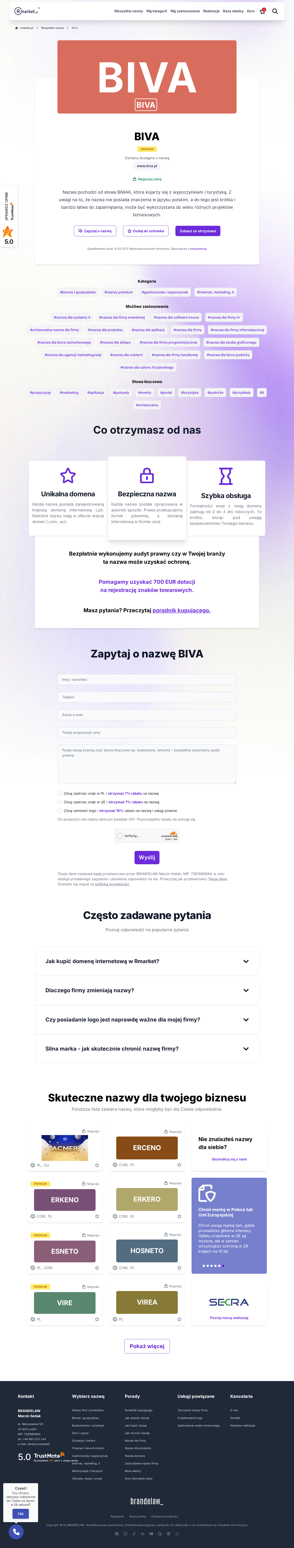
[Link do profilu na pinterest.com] (168, 1534)
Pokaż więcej (147, 1346)
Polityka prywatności (164, 1516)
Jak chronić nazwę (137, 1433)
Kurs (251, 11)
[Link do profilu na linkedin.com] (143, 1534)
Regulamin (117, 1516)
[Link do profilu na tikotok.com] (134, 1534)
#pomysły (121, 392)
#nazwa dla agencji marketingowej (73, 355)
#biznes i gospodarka (78, 292)
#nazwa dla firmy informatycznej (237, 330)
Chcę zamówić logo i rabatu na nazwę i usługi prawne (120, 810)
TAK (21, 1513)
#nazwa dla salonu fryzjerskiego (147, 367)
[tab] (204, 1266)
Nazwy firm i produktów (88, 1410)
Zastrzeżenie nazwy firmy (141, 1463)
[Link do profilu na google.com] (160, 1534)
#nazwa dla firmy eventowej (122, 317)
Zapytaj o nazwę (98, 231)
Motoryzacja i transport (87, 1471)
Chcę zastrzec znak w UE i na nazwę (111, 802)
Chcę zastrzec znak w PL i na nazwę (111, 793)
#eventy (144, 392)
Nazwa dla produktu (138, 1448)
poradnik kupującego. (182, 610)
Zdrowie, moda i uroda (87, 1478)
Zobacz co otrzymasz (198, 231)
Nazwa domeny (135, 1456)
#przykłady (241, 392)
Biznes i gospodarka (85, 1418)
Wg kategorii (156, 11)
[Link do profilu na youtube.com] (151, 1534)
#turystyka (189, 392)
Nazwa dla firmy (135, 1440)
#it (262, 392)
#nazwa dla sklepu (115, 342)
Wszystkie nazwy (128, 11)
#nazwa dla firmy (188, 330)
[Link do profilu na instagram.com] (125, 1534)
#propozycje (40, 392)
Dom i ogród (80, 1433)
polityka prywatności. (112, 884)
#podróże (215, 392)
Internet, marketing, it (86, 1463)
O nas (234, 1410)
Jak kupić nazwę (136, 1425)
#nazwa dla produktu (105, 330)
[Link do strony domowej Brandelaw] (147, 1501)
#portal (166, 392)
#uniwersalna (147, 405)
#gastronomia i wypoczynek (165, 292)
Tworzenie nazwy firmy (193, 1410)
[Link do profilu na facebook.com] (117, 1534)
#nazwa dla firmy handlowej (175, 355)
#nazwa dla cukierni (126, 355)
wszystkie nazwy (52, 28)
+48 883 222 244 (34, 1439)
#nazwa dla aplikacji (148, 330)
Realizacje (211, 11)
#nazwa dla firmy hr (224, 317)
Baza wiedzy (233, 11)
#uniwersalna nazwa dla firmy (54, 330)
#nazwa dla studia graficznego (231, 342)
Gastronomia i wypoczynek (90, 1456)
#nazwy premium (119, 292)
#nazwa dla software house (176, 317)
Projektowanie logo (190, 1418)
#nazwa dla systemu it (72, 317)
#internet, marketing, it (215, 292)
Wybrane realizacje (242, 1425)
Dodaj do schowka (148, 231)
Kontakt (235, 1418)
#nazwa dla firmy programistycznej (168, 342)
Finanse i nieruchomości (88, 1448)
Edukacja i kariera (83, 1440)
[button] (146, 104)
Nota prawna (137, 1516)
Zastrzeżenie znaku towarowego (199, 1425)
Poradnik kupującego (139, 1410)
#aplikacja (95, 392)
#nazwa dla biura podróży (228, 355)
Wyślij (147, 857)
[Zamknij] (38, 1483)
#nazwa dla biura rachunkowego (64, 342)
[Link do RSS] (177, 1534)
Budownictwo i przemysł (88, 1425)
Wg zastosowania (185, 11)
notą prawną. (198, 248)
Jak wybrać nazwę (137, 1418)
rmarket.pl (26, 28)
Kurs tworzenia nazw (138, 1478)
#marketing (69, 392)
